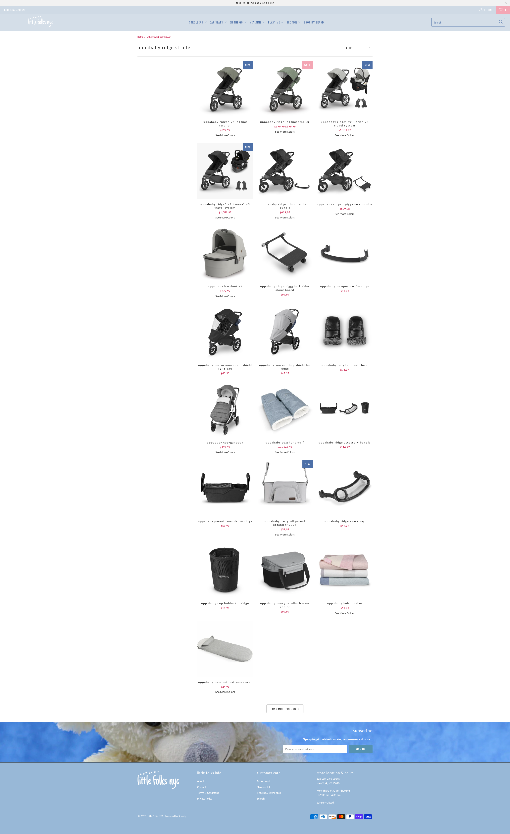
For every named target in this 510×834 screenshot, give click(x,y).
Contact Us (203, 787)
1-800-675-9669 (14, 10)
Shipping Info (264, 787)
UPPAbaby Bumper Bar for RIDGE (345, 253)
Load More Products (285, 709)
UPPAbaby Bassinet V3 (225, 253)
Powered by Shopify (175, 816)
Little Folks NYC (155, 816)
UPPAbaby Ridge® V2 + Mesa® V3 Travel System (225, 171)
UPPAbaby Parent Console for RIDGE (225, 488)
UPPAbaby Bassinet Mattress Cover (225, 649)
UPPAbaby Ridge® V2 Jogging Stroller (225, 88)
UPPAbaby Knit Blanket (345, 570)
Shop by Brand (314, 22)
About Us (202, 781)
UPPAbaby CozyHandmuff (285, 409)
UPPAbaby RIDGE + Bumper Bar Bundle (285, 171)
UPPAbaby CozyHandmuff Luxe (345, 332)
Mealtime (255, 22)
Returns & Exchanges (269, 793)
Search (261, 798)
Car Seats (217, 22)
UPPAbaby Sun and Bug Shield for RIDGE (285, 332)
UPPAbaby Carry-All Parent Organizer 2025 (285, 488)
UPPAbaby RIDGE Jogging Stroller (285, 88)
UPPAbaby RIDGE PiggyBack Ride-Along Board (285, 253)
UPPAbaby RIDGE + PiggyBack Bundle (345, 171)
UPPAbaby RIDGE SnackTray (345, 488)
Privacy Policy (204, 798)
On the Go (237, 22)
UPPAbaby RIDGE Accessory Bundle (345, 409)
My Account (263, 781)
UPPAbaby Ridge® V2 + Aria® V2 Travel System (345, 88)
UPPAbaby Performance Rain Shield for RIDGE (225, 332)
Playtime (274, 22)
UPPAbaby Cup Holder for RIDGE (225, 570)
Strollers (196, 22)
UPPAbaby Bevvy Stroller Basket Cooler (285, 570)
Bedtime (292, 22)
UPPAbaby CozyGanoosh (225, 409)
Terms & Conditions (208, 793)
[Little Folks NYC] (41, 21)
